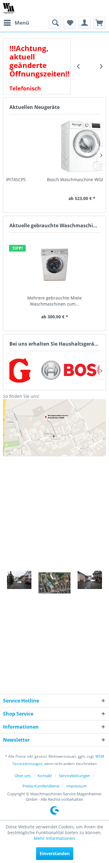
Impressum (76, 786)
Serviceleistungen (74, 775)
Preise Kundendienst (41, 786)
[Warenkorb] (99, 23)
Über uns (23, 775)
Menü (22, 22)
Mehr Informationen (54, 838)
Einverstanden (55, 853)
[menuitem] (16, 23)
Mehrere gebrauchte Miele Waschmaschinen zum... (54, 301)
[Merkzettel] (70, 23)
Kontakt (45, 775)
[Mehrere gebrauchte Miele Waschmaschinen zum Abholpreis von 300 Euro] (54, 264)
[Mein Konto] (84, 23)
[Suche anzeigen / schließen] (55, 23)
